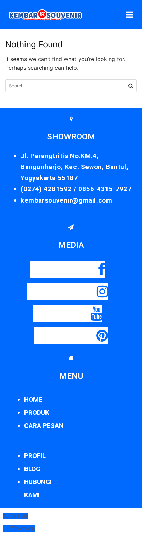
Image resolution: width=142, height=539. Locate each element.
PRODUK (36, 412)
